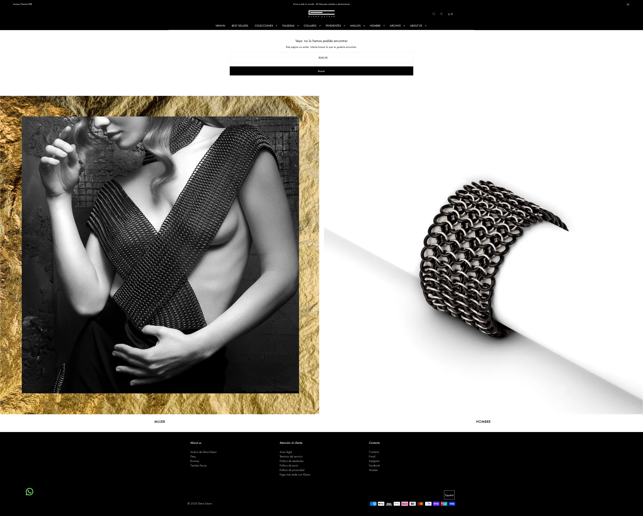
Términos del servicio (291, 456)
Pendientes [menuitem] (333, 26)
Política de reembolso (292, 461)
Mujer (159, 421)
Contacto (374, 452)
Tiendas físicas (198, 465)
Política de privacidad (292, 470)
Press (193, 456)
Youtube (373, 470)
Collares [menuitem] (310, 26)
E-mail (372, 456)
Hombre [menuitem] (375, 26)
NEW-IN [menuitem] (220, 26)
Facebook (374, 465)
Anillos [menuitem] (355, 26)
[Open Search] (434, 13)
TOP (637, 511)
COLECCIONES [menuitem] (264, 26)
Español (449, 495)
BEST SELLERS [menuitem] (240, 26)
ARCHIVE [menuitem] (395, 26)
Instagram (374, 461)
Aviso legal (286, 452)
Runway (194, 461)
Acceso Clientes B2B (22, 4)
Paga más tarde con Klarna (295, 474)
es (628, 4)
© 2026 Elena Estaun (200, 503)
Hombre (483, 421)
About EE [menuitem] (416, 26)
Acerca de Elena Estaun (203, 452)
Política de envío (289, 465)
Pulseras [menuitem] (288, 26)
